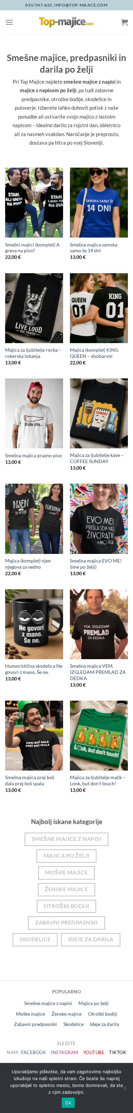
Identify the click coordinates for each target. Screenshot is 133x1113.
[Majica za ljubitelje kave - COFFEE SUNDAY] (99, 413)
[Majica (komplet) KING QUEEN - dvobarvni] (99, 308)
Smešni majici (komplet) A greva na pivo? (32, 248)
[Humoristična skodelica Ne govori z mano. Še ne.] (34, 624)
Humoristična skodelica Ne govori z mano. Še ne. (33, 669)
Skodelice (34, 939)
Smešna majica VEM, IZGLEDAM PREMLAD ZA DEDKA (98, 672)
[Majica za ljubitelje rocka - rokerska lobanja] (34, 308)
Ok (68, 1102)
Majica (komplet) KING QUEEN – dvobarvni (94, 353)
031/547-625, (39, 5)
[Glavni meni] (9, 22)
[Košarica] (124, 22)
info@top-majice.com (81, 5)
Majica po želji (67, 855)
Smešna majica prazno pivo (33, 455)
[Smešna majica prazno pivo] (34, 413)
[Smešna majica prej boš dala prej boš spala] (34, 736)
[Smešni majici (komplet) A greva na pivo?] (34, 203)
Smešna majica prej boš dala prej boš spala (29, 780)
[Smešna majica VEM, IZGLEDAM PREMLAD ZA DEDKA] (99, 624)
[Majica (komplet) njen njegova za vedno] (34, 519)
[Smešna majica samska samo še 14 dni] (99, 203)
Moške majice (66, 872)
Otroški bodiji (66, 906)
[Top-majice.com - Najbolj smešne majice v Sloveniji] (66, 22)
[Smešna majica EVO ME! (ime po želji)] (99, 519)
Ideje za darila (91, 939)
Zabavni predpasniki (66, 922)
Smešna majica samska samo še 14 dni (93, 248)
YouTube (94, 1052)
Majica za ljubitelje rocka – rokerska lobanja (33, 353)
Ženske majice (66, 889)
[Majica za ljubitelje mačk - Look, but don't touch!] (99, 736)
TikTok (117, 1052)
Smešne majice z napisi (66, 839)
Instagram (64, 1052)
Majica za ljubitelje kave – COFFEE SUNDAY (97, 458)
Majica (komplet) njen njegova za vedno (28, 564)
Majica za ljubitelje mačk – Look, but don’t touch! (97, 780)
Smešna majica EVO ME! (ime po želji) (96, 564)
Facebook (33, 1052)
